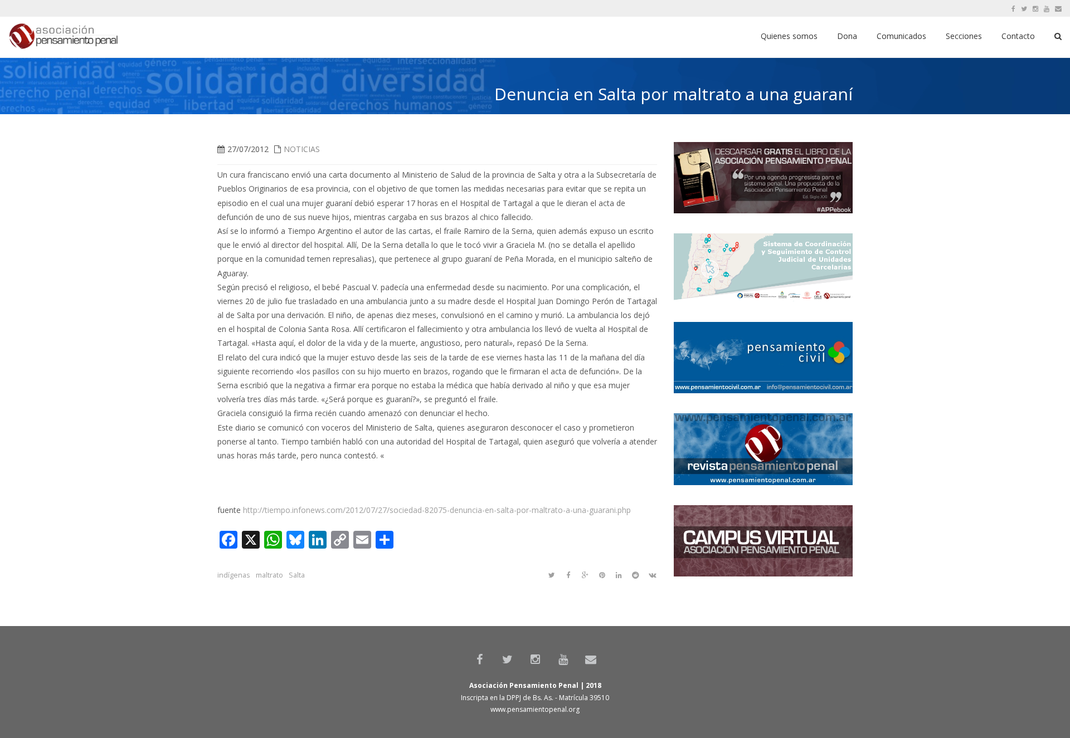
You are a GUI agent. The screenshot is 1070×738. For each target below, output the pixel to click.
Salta (297, 575)
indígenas (233, 575)
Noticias (302, 149)
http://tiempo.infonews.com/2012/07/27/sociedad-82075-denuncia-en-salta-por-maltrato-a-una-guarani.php (437, 510)
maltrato (269, 575)
